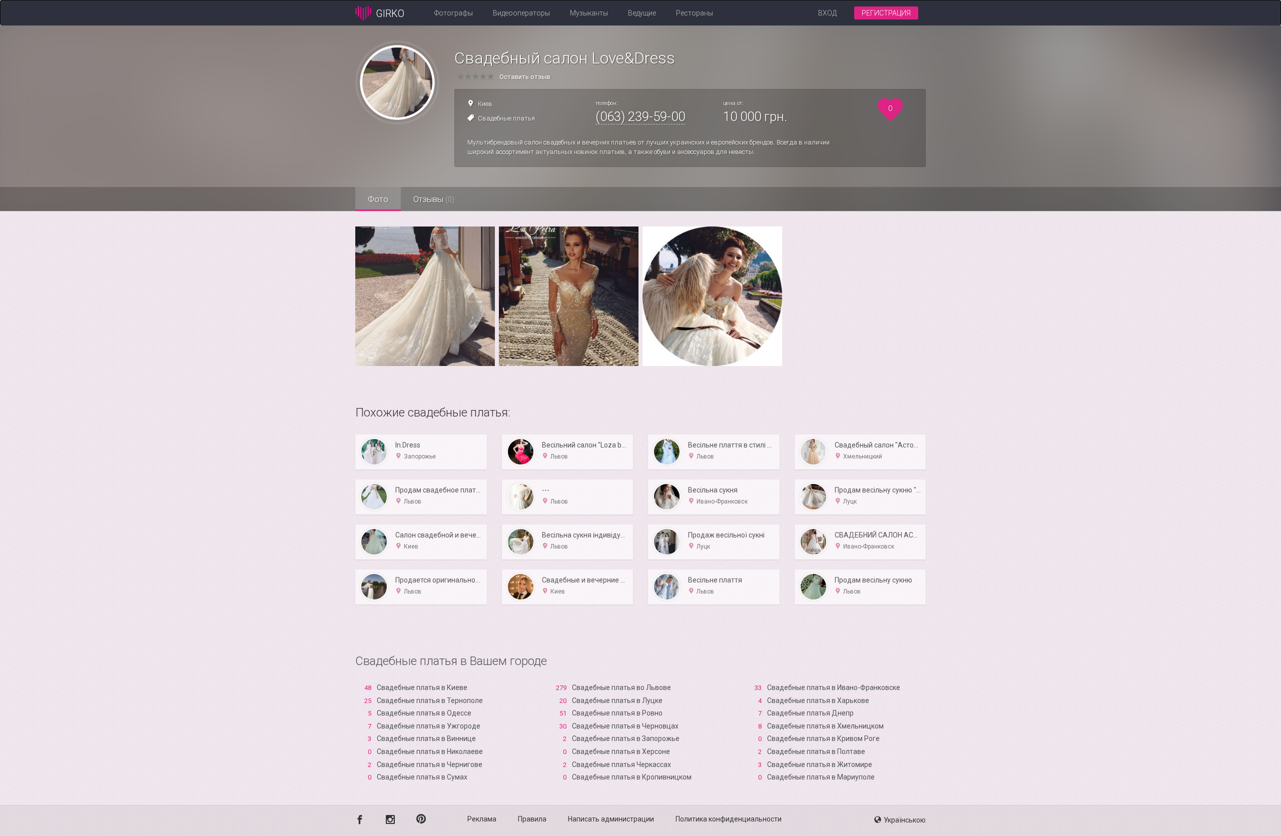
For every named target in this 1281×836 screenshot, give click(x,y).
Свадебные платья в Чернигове (429, 764)
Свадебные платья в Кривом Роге (823, 738)
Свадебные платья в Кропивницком (632, 777)
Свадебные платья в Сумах (422, 777)
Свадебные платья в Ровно (617, 713)
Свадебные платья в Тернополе (430, 700)
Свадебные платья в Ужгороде (428, 726)
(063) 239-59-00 (640, 116)
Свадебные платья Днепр (810, 713)
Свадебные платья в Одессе (424, 713)
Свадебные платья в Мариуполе (821, 777)
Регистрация (886, 13)
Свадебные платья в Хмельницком (825, 726)
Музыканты (589, 13)
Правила (532, 819)
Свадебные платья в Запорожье (626, 738)
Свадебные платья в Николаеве (430, 752)
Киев (485, 104)
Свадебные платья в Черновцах (625, 726)
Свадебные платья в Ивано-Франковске (833, 688)
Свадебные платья (506, 118)
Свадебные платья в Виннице (426, 738)
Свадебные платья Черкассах (621, 764)
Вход (827, 13)
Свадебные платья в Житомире (819, 764)
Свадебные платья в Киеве (422, 688)
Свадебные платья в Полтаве (816, 752)
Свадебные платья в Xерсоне (621, 752)
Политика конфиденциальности (729, 819)
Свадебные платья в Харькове (818, 700)
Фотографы (453, 13)
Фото (378, 199)
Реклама (481, 819)
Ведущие (642, 13)
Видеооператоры (521, 13)
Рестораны (694, 13)
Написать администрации (611, 819)
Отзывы (433, 199)
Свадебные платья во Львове (621, 688)
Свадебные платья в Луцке (617, 700)
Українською (905, 820)
